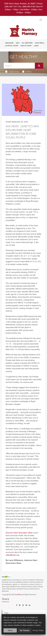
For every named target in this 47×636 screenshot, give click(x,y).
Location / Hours (11, 46)
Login (36, 46)
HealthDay (18, 594)
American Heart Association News (19, 532)
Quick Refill (39, 43)
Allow (10, 630)
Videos (29, 71)
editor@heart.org (12, 555)
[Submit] (39, 66)
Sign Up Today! (26, 46)
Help (17, 43)
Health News (14, 71)
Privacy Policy (38, 630)
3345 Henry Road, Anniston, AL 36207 (20, 3)
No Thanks (24, 630)
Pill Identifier (27, 43)
